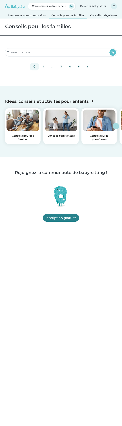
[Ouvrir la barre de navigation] (114, 6)
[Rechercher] (112, 52)
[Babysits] (15, 6)
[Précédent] (34, 66)
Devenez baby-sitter (93, 6)
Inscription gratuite (61, 218)
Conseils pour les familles (68, 15)
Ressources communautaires (27, 15)
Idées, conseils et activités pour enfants (47, 101)
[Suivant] (116, 126)
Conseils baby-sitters (103, 15)
